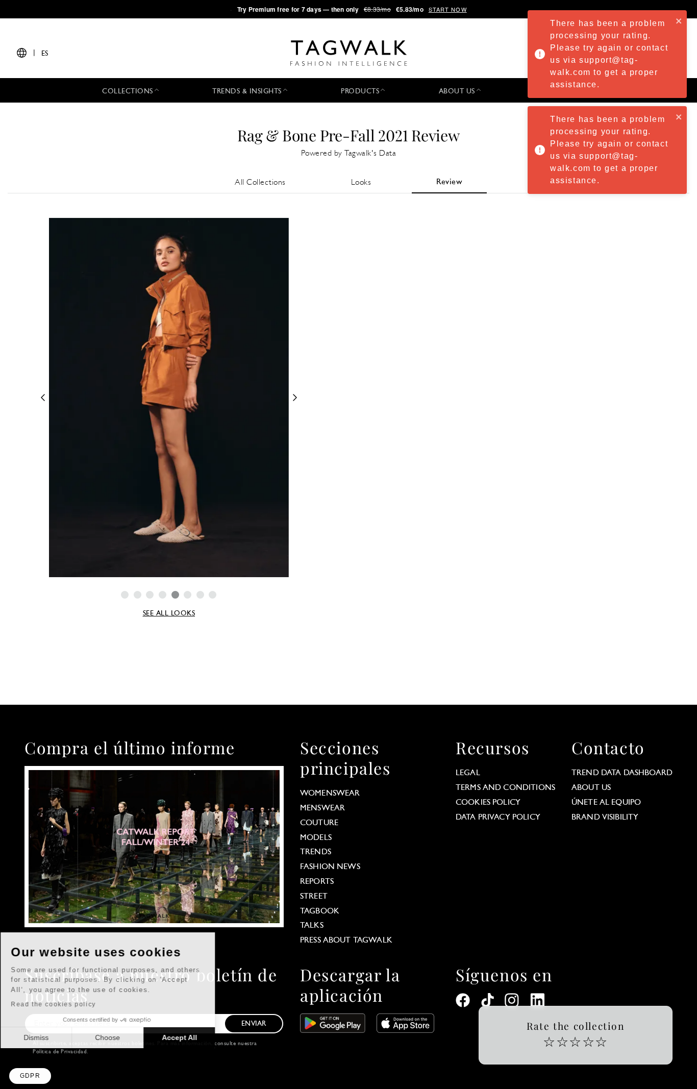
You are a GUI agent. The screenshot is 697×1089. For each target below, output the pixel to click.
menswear (322, 808)
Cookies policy (488, 803)
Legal (468, 773)
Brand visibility (604, 817)
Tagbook (319, 911)
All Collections (260, 183)
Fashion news (330, 867)
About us (591, 788)
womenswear (330, 793)
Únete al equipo (606, 803)
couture (319, 823)
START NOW (448, 9)
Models (316, 838)
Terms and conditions (505, 788)
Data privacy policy (498, 817)
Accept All (189, 1037)
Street (314, 897)
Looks (361, 183)
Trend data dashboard (622, 773)
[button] (30, 1076)
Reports (317, 882)
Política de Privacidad (60, 1052)
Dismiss (45, 1037)
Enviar (253, 1024)
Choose (117, 1037)
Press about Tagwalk (346, 940)
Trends (315, 852)
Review (449, 182)
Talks (311, 926)
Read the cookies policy (63, 1004)
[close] (679, 20)
